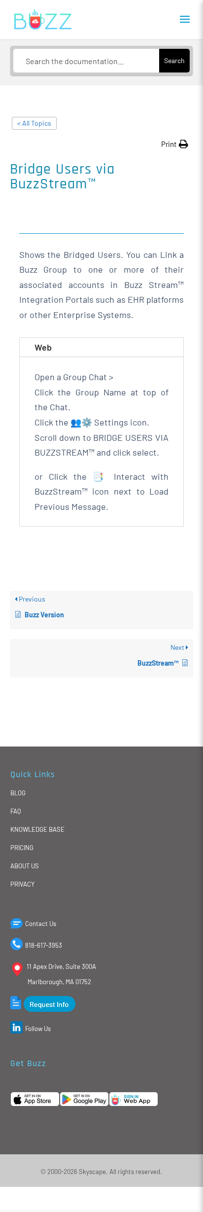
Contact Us (40, 923)
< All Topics (34, 123)
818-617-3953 (43, 945)
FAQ (15, 811)
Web (43, 347)
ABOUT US (24, 866)
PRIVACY (22, 884)
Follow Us (38, 1029)
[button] (174, 144)
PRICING (22, 848)
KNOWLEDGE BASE (37, 829)
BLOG (18, 793)
